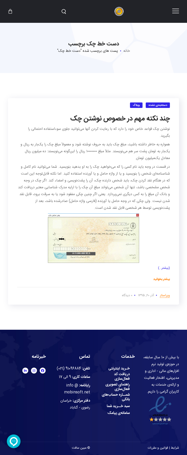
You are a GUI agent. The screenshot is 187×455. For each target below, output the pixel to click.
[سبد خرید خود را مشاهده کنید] (10, 11)
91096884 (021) (69, 369)
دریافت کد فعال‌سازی (122, 376)
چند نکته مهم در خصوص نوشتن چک (120, 118)
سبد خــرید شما (118, 406)
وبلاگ (136, 105)
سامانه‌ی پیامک (118, 413)
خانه (126, 51)
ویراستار (165, 295)
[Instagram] (34, 371)
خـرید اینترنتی (119, 368)
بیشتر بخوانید (161, 279)
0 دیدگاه (127, 295)
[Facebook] (43, 371)
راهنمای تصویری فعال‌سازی (117, 387)
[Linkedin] (25, 371)
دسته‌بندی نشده (157, 105)
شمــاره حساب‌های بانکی (116, 397)
